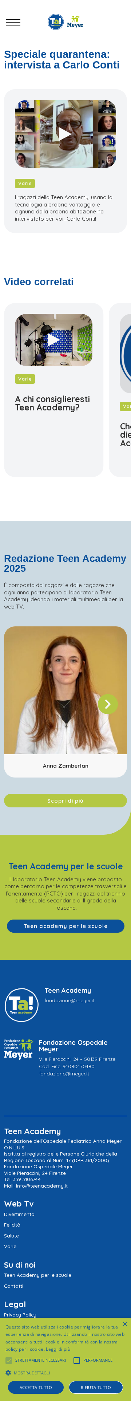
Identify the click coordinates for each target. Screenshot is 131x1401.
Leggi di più (58, 1349)
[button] (108, 705)
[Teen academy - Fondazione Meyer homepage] (65, 22)
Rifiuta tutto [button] (96, 1387)
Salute (11, 1235)
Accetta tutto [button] (36, 1387)
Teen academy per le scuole (66, 925)
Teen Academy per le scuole (37, 1275)
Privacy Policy (20, 1314)
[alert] (65, 1359)
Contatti (13, 1286)
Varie (25, 183)
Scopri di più (65, 800)
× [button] (124, 1324)
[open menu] (13, 23)
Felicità (12, 1224)
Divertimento (19, 1214)
